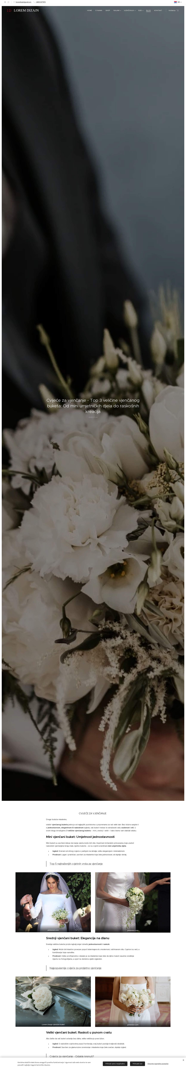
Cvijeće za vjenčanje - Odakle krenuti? (72, 1056)
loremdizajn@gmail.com (23, 2)
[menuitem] (90, 10)
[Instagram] (8, 2)
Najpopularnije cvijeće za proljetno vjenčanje (75, 968)
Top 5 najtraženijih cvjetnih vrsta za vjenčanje (76, 863)
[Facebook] (5, 2)
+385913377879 (41, 2)
